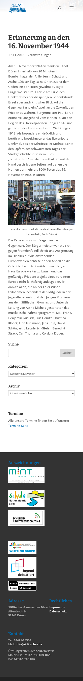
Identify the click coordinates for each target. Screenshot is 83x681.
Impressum (57, 607)
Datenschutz (58, 611)
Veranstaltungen (39, 55)
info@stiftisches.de (29, 644)
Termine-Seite (18, 426)
